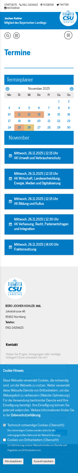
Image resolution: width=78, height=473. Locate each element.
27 (39, 127)
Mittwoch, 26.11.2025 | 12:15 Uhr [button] (37, 155)
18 (19, 121)
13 (39, 114)
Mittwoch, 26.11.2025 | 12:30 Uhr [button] (41, 224)
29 (58, 127)
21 (49, 121)
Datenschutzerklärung (26, 415)
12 (29, 114)
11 (19, 114)
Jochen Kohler (13, 18)
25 (19, 127)
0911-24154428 (29, 4)
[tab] (39, 156)
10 (9, 114)
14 (49, 114)
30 (68, 127)
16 (68, 114)
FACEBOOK (48, 4)
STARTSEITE (10, 4)
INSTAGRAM (13, 8)
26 (29, 127)
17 (9, 121)
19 (29, 121)
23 (68, 121)
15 (58, 114)
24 (9, 127)
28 (48, 127)
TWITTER (64, 4)
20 (39, 121)
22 (58, 121)
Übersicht (56, 425)
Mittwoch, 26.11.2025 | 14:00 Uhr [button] (36, 246)
